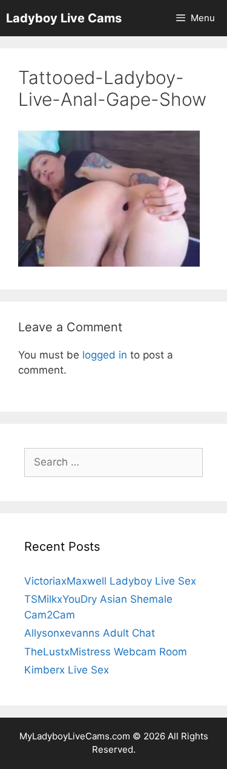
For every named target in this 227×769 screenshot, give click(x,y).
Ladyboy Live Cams (64, 18)
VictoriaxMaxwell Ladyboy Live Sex (110, 581)
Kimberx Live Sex (66, 670)
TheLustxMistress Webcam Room (105, 652)
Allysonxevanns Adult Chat (89, 633)
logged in (104, 355)
